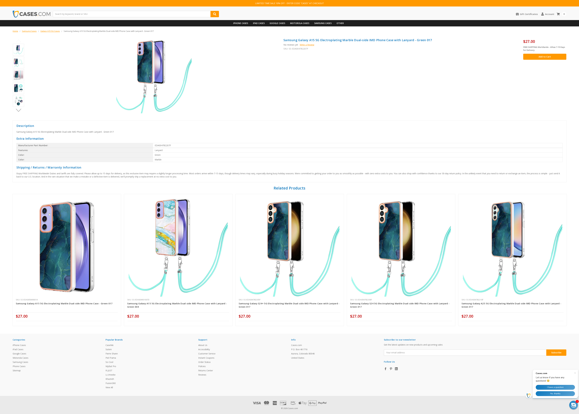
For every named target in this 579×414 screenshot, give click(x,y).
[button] (573, 405)
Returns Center (205, 370)
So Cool (109, 362)
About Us (202, 345)
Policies (202, 366)
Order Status (204, 362)
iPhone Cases (240, 23)
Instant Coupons (206, 357)
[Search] (214, 14)
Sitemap (17, 370)
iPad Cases (259, 23)
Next (18, 110)
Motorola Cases (299, 23)
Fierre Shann (112, 353)
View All (109, 387)
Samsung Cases (323, 23)
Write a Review (307, 44)
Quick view (67, 246)
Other (340, 23)
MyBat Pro (111, 366)
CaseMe (110, 345)
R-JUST (109, 370)
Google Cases (277, 23)
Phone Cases (19, 366)
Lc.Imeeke (110, 374)
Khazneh (110, 378)
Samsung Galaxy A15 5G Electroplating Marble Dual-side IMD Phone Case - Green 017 (64, 303)
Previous (18, 41)
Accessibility (204, 349)
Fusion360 (111, 383)
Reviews (202, 374)
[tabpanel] (67, 260)
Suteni (109, 349)
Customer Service (206, 353)
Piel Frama (111, 357)
